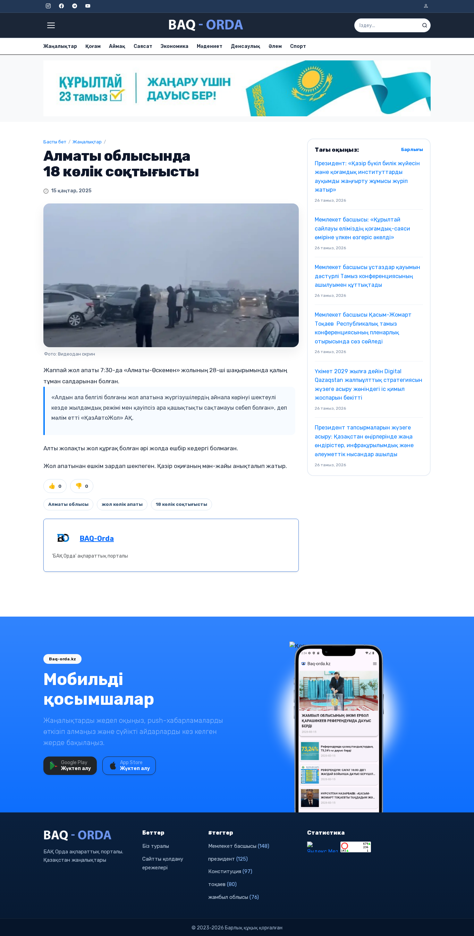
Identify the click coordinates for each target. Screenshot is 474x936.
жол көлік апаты (122, 504)
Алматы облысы (68, 504)
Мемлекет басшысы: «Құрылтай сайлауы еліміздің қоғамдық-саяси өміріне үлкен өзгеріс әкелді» (362, 228)
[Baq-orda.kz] (88, 835)
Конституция (230, 871)
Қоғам (93, 46)
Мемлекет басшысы (238, 846)
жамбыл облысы (233, 897)
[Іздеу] (424, 25)
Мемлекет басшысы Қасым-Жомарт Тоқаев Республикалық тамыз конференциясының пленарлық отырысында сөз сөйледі (363, 328)
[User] (426, 6)
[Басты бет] (206, 25)
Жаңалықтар (60, 46)
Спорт (298, 46)
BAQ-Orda (97, 538)
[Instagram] (48, 6)
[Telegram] (74, 6)
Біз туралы (155, 846)
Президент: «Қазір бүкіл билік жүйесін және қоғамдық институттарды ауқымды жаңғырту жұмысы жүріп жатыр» (367, 176)
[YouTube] (88, 6)
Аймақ (117, 46)
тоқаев (222, 884)
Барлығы (412, 149)
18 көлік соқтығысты (181, 504)
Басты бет (54, 141)
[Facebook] (61, 6)
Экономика (174, 46)
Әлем (275, 46)
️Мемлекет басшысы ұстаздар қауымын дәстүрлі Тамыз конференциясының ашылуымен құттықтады (367, 276)
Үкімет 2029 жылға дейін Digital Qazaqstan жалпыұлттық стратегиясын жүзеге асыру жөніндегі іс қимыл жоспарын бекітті (368, 384)
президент (228, 859)
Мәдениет (209, 46)
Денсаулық (245, 46)
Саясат (143, 46)
